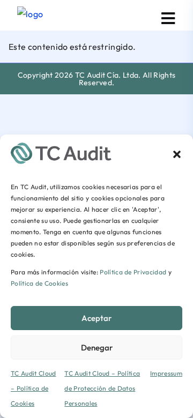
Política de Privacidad (133, 272)
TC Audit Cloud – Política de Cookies (33, 388)
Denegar (97, 347)
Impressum (166, 373)
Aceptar (96, 318)
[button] (177, 153)
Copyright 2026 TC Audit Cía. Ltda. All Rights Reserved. (96, 78)
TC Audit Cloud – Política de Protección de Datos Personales (102, 388)
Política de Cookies (39, 283)
